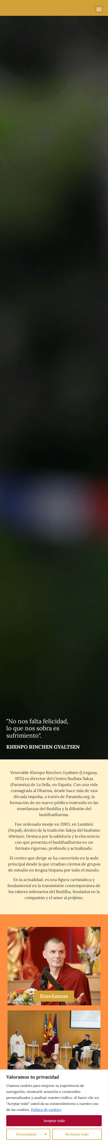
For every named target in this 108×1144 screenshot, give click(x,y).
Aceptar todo (54, 1120)
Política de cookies (46, 1109)
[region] (54, 1107)
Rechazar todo (77, 1134)
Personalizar (26, 1134)
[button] (99, 9)
